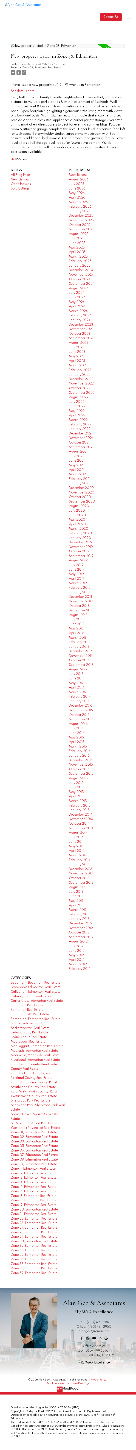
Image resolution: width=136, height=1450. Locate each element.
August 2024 (79, 288)
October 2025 (79, 225)
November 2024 (81, 274)
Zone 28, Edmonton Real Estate (34, 1232)
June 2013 (76, 896)
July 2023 (76, 347)
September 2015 (81, 773)
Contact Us (110, 17)
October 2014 (79, 823)
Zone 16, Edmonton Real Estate (33, 1191)
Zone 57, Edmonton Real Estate (34, 1264)
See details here (22, 91)
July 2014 (76, 837)
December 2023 (81, 324)
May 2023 (77, 356)
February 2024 (80, 315)
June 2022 (77, 406)
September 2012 (81, 937)
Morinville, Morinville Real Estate (35, 1055)
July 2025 (76, 238)
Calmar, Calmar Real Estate (31, 996)
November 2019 (81, 547)
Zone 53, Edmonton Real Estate (34, 1250)
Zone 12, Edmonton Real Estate (33, 1173)
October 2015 (79, 769)
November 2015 (81, 764)
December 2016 (80, 705)
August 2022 (79, 397)
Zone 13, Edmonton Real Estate (33, 1177)
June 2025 (77, 243)
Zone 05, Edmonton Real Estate (34, 1146)
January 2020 (80, 538)
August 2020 (79, 506)
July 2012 (76, 946)
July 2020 (77, 510)
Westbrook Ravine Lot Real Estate (35, 1128)
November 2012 (81, 928)
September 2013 (81, 882)
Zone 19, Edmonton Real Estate (33, 1205)
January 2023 (79, 374)
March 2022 (78, 420)
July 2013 (76, 891)
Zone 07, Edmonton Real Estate (34, 1155)
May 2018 (76, 628)
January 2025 (79, 265)
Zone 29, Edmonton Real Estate (34, 1236)
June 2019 (76, 569)
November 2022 (81, 383)
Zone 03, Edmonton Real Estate (34, 1141)
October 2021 (79, 442)
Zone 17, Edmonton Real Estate (33, 1196)
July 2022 (76, 401)
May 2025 (77, 247)
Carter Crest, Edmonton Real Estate (37, 1000)
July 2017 (76, 674)
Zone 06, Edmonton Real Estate (34, 1150)
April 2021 (76, 470)
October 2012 (79, 932)
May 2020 (77, 519)
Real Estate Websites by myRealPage (68, 1383)
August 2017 (78, 669)
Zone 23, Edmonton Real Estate (34, 1223)
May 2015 (76, 792)
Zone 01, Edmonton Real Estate (34, 1132)
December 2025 (81, 215)
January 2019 (79, 592)
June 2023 (77, 351)
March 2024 (78, 311)
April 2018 (76, 633)
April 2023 (77, 360)
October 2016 (79, 714)
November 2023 (81, 329)
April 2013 (76, 905)
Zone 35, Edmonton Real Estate (34, 1245)
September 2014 (81, 828)
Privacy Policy (98, 1380)
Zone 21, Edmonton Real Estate (33, 1214)
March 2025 (78, 256)
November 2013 (81, 873)
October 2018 (79, 605)
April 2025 (77, 252)
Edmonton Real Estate (27, 1005)
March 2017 (78, 692)
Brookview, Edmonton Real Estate (36, 987)
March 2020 (78, 528)
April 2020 (77, 524)
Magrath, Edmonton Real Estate (34, 1050)
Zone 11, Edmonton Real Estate (33, 1168)
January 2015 (79, 810)
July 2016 (76, 728)
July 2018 (76, 619)
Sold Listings (20, 188)
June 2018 (76, 624)
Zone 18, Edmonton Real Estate (33, 1200)
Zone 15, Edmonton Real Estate (33, 1187)
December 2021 (80, 433)
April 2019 (76, 578)
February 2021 (79, 479)
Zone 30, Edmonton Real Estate (34, 1241)
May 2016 (76, 737)
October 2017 (79, 660)
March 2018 (78, 637)
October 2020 (80, 497)
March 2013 (78, 909)
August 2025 (79, 234)
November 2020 (81, 492)
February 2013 (79, 914)
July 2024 (76, 292)
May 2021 (76, 465)
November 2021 (81, 438)
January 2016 (79, 755)
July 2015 (76, 783)
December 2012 (80, 923)
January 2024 (79, 320)
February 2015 (79, 805)
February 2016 (79, 751)
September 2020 (82, 501)
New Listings (20, 179)
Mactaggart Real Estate (28, 1041)
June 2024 (77, 297)
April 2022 (77, 415)
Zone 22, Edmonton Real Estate (34, 1218)
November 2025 (81, 220)
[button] (111, 17)
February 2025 (80, 261)
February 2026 (80, 206)
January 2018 (79, 646)
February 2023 (80, 370)
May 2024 (77, 302)
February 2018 (79, 642)
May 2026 (77, 193)
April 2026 (77, 197)
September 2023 (81, 338)
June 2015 (76, 787)
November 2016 (81, 710)
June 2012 (76, 950)
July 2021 (76, 456)
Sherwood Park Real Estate (30, 1100)
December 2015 (80, 760)
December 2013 (80, 869)
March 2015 (78, 801)
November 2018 (81, 601)
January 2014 (79, 864)
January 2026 (79, 211)
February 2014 (79, 860)
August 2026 (79, 179)
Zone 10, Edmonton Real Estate (34, 1164)
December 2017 (80, 651)
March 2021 (78, 474)
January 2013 (79, 919)
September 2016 (81, 719)
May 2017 (76, 683)
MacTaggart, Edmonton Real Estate (37, 1046)
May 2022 (77, 410)
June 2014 (76, 841)
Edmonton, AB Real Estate (30, 1014)
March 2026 (78, 202)
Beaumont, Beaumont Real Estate (35, 982)
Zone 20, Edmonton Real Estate (34, 1209)
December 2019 (80, 542)
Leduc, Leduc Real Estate (29, 1037)
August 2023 (79, 342)
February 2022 (80, 424)
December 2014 (80, 814)
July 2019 (76, 565)
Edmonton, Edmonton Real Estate (35, 1019)
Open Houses (21, 184)
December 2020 (81, 488)
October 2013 (79, 878)
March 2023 (78, 365)
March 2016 (78, 746)
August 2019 (78, 560)
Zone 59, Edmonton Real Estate (34, 1273)
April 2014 (76, 850)
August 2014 (78, 832)
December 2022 (81, 379)
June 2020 (77, 515)
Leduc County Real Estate (29, 1032)
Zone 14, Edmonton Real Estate (33, 1182)
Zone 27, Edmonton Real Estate (34, 1227)
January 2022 (79, 429)
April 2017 (76, 687)
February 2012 (79, 969)
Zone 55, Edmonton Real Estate (34, 1254)
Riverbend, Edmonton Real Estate (35, 1059)
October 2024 (79, 279)
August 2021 (78, 451)
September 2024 (81, 283)
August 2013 (78, 887)
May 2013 (76, 900)
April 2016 (76, 742)
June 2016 (76, 733)
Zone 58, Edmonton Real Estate (41, 67)
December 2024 (81, 270)
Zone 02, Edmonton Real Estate (34, 1137)
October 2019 (79, 551)
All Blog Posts (20, 175)
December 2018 (80, 596)
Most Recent (78, 175)
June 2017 (76, 678)
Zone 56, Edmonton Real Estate (34, 1259)
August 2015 (78, 778)
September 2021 (81, 447)
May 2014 (76, 846)
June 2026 (77, 188)
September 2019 (81, 556)
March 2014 (78, 855)
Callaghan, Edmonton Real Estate (36, 991)
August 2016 (78, 724)
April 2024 (77, 306)
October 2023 (79, 333)
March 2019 (78, 583)
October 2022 (79, 388)
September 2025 (81, 229)
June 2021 (76, 460)
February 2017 (79, 696)
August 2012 (78, 941)
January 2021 (79, 483)
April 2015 (76, 796)
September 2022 (81, 392)
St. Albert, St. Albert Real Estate (34, 1123)
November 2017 (81, 655)
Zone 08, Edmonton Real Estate (34, 1159)
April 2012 (76, 959)
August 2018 (78, 615)
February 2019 (79, 587)
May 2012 (76, 955)
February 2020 (80, 533)
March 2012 (78, 964)
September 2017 (81, 665)
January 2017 (79, 701)
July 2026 (76, 184)
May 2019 (76, 574)
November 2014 (81, 819)
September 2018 (81, 610)
